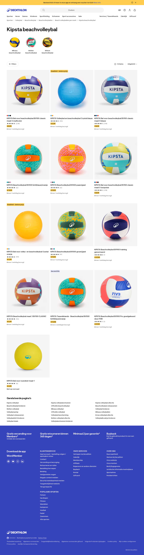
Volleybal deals (12, 421)
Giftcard (132, 16)
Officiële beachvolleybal (60, 406)
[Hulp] (124, 10)
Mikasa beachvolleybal (14, 52)
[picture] (28, 91)
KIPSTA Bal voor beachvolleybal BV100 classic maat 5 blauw (113, 119)
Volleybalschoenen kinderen (62, 421)
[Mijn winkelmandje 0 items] (134, 10)
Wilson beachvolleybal (47, 52)
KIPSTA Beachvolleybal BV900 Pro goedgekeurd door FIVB (114, 317)
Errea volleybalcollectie (104, 415)
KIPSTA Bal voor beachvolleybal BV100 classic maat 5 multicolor (26, 119)
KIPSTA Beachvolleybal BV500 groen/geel (68, 252)
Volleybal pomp (12, 412)
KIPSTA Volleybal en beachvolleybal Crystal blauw (71, 118)
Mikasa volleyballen (102, 412)
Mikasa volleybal (57, 409)
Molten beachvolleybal (31, 52)
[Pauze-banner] (132, 2)
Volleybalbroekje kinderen (105, 418)
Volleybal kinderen (102, 409)
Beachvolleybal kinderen (16, 406)
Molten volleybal (13, 409)
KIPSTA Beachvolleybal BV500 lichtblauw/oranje (27, 185)
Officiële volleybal (58, 412)
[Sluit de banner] (135, 2)
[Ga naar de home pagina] (17, 10)
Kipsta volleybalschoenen (61, 403)
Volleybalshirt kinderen (15, 418)
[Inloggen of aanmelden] (129, 10)
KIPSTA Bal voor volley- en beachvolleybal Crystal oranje (27, 253)
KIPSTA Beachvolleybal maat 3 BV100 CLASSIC (26, 316)
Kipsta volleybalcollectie (104, 403)
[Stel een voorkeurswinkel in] (119, 10)
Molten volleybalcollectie (60, 418)
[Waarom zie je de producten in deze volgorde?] (115, 64)
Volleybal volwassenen (15, 415)
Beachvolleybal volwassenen (106, 406)
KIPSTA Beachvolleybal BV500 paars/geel (68, 185)
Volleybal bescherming (59, 415)
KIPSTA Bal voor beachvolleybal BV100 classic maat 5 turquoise (113, 186)
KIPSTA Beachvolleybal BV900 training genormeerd (110, 250)
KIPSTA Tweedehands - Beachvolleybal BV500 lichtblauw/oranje (69, 317)
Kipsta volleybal (13, 403)
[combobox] (132, 64)
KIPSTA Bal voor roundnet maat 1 (21, 381)
